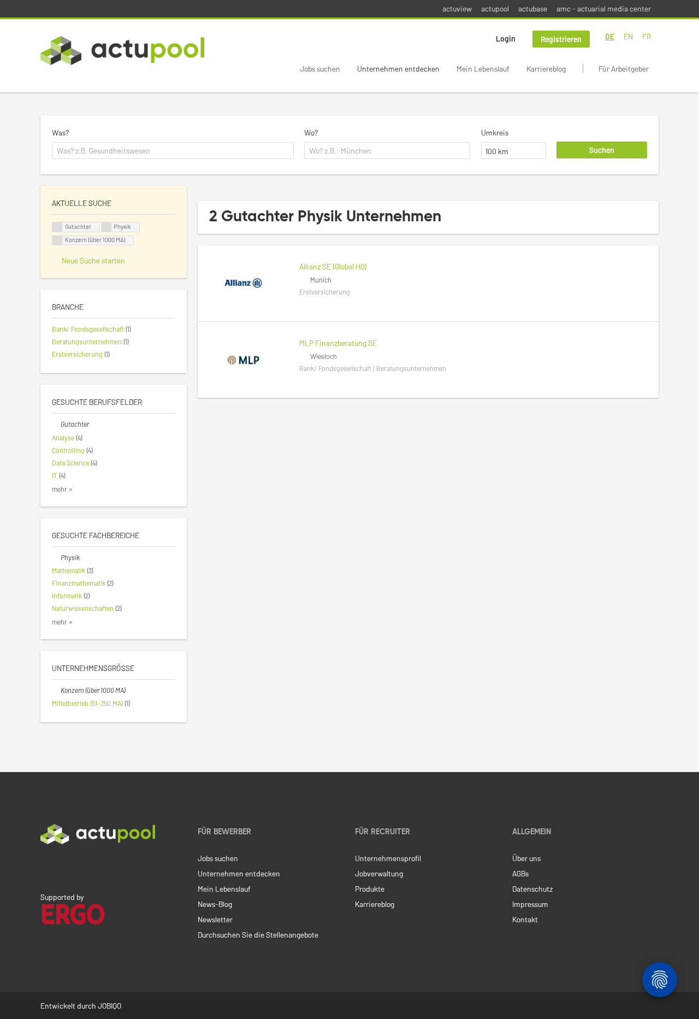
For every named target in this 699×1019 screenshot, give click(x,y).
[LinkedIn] (46, 867)
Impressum (530, 904)
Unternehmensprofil (388, 858)
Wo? (311, 132)
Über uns (526, 858)
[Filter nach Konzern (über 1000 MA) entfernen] (56, 690)
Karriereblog (546, 68)
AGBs (520, 873)
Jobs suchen (320, 68)
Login (506, 38)
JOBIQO (109, 1005)
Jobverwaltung (379, 873)
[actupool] (122, 50)
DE (609, 36)
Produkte (369, 888)
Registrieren (561, 39)
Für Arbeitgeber (624, 68)
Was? (60, 132)
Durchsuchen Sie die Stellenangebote (258, 934)
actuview (457, 8)
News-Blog (215, 904)
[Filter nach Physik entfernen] (56, 557)
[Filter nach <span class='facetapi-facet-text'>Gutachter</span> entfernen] (57, 227)
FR (646, 36)
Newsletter (215, 919)
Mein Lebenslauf (483, 68)
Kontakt (525, 919)
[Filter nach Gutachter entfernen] (56, 424)
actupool (495, 8)
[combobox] (173, 151)
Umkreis (494, 132)
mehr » (62, 489)
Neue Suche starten (93, 260)
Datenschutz (532, 888)
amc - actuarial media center (603, 8)
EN (628, 36)
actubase (532, 8)
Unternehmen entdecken (398, 68)
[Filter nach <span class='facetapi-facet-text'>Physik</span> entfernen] (106, 227)
